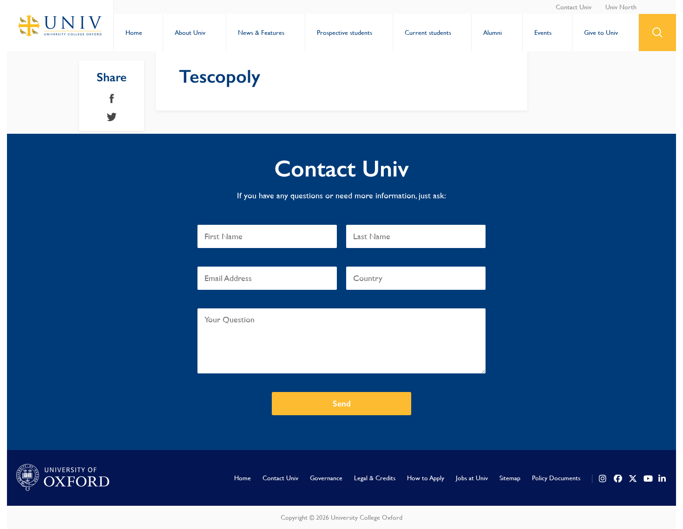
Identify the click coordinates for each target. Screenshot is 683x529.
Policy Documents (556, 478)
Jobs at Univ (472, 478)
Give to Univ (601, 32)
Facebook (112, 98)
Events (543, 32)
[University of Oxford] (62, 478)
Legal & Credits (374, 478)
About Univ (190, 32)
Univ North (621, 7)
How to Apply (425, 478)
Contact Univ (573, 7)
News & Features (261, 32)
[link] (603, 479)
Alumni (492, 32)
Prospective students (344, 32)
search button (657, 32)
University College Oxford (60, 25)
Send (342, 403)
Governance (326, 478)
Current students (428, 32)
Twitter (112, 117)
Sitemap (509, 478)
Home (133, 32)
